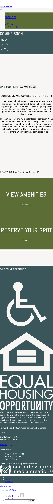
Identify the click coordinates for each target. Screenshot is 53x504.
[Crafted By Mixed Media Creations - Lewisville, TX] (26, 473)
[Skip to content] (5, 53)
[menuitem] (29, 500)
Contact (8, 479)
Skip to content (6, 7)
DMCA (16, 428)
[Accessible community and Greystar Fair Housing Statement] (26, 331)
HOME (8, 14)
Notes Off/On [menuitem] (10, 490)
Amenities (9, 482)
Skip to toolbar (5, 486)
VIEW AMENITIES (26, 204)
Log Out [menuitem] (13, 498)
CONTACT (10, 23)
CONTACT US (26, 240)
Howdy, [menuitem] (12, 496)
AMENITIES (10, 17)
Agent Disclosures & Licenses (32, 428)
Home (7, 477)
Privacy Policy (6, 428)
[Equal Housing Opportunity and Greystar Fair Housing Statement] (26, 409)
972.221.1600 (12, 27)
